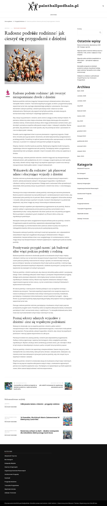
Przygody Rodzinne (20, 28)
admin (8, 96)
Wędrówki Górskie (82, 213)
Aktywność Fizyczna (83, 168)
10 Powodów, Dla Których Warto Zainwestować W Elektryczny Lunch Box (39, 418)
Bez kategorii (81, 173)
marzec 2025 (81, 116)
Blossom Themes (73, 503)
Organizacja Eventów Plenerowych (87, 188)
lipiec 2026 (80, 91)
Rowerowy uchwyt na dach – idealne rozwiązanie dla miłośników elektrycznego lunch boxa (39, 432)
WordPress (93, 503)
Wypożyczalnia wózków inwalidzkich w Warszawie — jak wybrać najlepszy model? (89, 60)
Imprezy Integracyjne (83, 183)
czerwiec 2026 (81, 96)
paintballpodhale (24, 503)
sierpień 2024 (81, 151)
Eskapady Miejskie (82, 178)
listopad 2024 (81, 136)
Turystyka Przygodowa (84, 208)
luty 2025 (80, 121)
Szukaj (79, 29)
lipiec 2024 (80, 156)
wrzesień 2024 (81, 146)
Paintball (80, 198)
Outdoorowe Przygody (84, 193)
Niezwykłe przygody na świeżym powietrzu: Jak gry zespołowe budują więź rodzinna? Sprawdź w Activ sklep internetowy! (88, 69)
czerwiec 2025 (81, 101)
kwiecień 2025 (81, 111)
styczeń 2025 (81, 126)
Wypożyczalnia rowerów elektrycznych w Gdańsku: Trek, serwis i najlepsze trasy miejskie (89, 52)
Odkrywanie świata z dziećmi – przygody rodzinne (40, 404)
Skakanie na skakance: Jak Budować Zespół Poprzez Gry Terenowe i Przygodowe (88, 78)
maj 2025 (80, 106)
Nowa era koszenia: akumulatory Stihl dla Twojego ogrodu (88, 46)
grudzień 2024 (81, 131)
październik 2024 (82, 141)
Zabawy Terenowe (83, 218)
